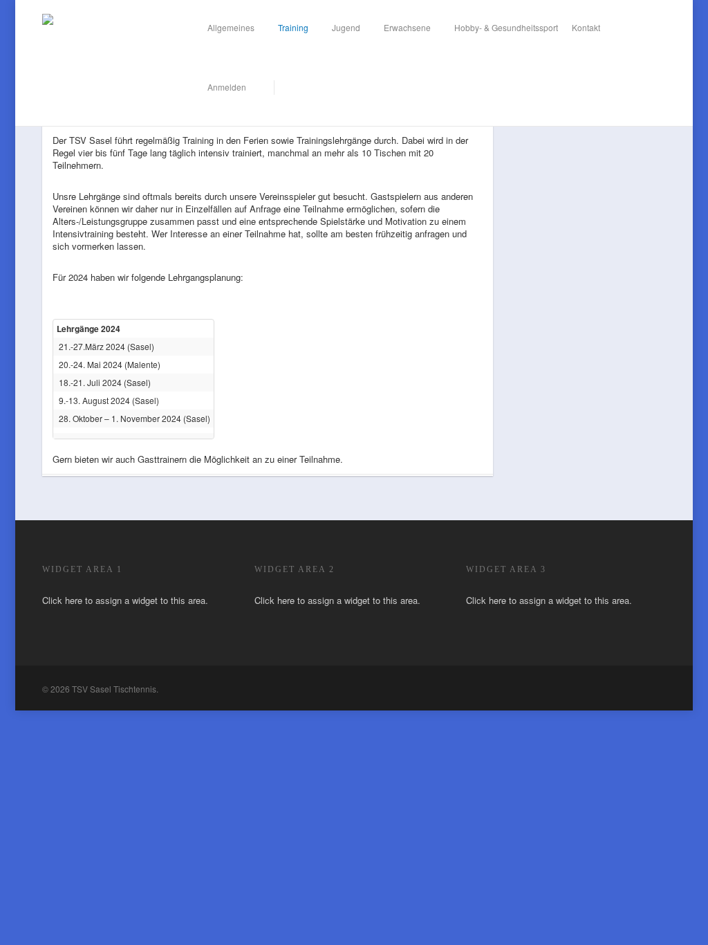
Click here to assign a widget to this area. (125, 600)
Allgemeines (230, 27)
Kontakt (586, 27)
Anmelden (226, 87)
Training (293, 27)
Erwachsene (407, 27)
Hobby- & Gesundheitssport (506, 27)
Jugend (346, 27)
